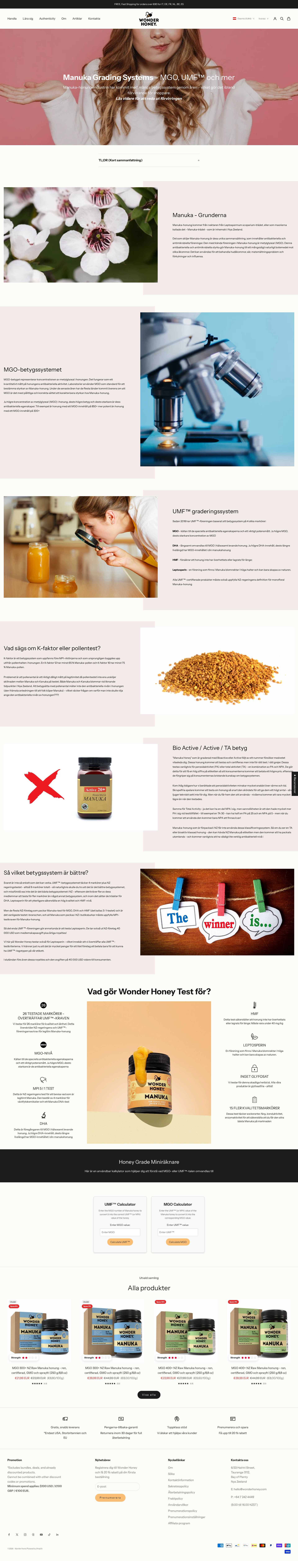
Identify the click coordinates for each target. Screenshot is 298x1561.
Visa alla (149, 1394)
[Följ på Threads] (33, 1534)
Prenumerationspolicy (182, 1511)
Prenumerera (110, 1497)
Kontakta (94, 18)
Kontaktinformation (181, 1480)
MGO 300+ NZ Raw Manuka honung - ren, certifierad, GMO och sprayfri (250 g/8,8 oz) (39, 1370)
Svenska (262, 19)
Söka (171, 1474)
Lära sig (28, 18)
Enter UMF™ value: (178, 1224)
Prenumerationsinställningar (186, 1517)
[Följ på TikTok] (49, 1534)
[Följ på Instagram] (25, 1534)
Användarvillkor (178, 1505)
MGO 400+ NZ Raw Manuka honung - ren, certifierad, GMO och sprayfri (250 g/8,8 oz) (186, 1370)
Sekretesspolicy (178, 1486)
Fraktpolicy (175, 1498)
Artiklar (77, 18)
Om (63, 18)
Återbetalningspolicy (181, 1492)
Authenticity (47, 18)
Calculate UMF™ (120, 1242)
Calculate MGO (178, 1242)
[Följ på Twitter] (17, 1534)
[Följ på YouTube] (41, 1534)
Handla (12, 18)
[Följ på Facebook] (9, 1534)
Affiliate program (179, 1523)
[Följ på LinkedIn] (57, 1534)
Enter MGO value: (120, 1224)
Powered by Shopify (35, 1548)
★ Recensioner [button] (295, 783)
